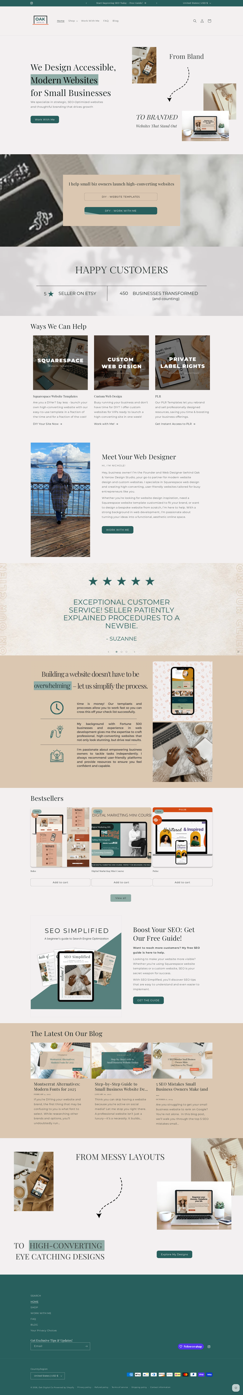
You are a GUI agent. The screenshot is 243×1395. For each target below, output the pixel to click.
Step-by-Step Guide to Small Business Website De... (121, 1086)
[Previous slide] (108, 651)
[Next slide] (134, 651)
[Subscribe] (86, 1346)
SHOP (34, 1307)
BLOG (34, 1324)
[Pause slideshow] (239, 651)
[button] (72, 20)
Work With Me (45, 119)
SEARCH (36, 1295)
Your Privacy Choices (44, 1330)
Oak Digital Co (46, 1387)
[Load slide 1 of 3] (116, 651)
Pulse (156, 871)
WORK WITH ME (117, 529)
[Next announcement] (156, 3)
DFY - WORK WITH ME (121, 210)
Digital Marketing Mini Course (108, 871)
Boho (33, 871)
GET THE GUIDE (148, 1000)
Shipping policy (139, 1387)
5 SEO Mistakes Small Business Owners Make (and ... (182, 1089)
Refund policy (101, 1387)
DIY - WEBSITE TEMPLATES (121, 196)
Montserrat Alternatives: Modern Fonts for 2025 (57, 1086)
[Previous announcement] (86, 3)
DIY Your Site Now (46, 423)
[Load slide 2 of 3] (121, 651)
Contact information (160, 1387)
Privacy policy (84, 1387)
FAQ (33, 1318)
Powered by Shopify (64, 1387)
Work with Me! (104, 423)
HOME (34, 1301)
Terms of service (120, 1387)
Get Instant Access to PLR (173, 423)
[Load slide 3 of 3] (126, 651)
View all (120, 898)
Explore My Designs (174, 1254)
